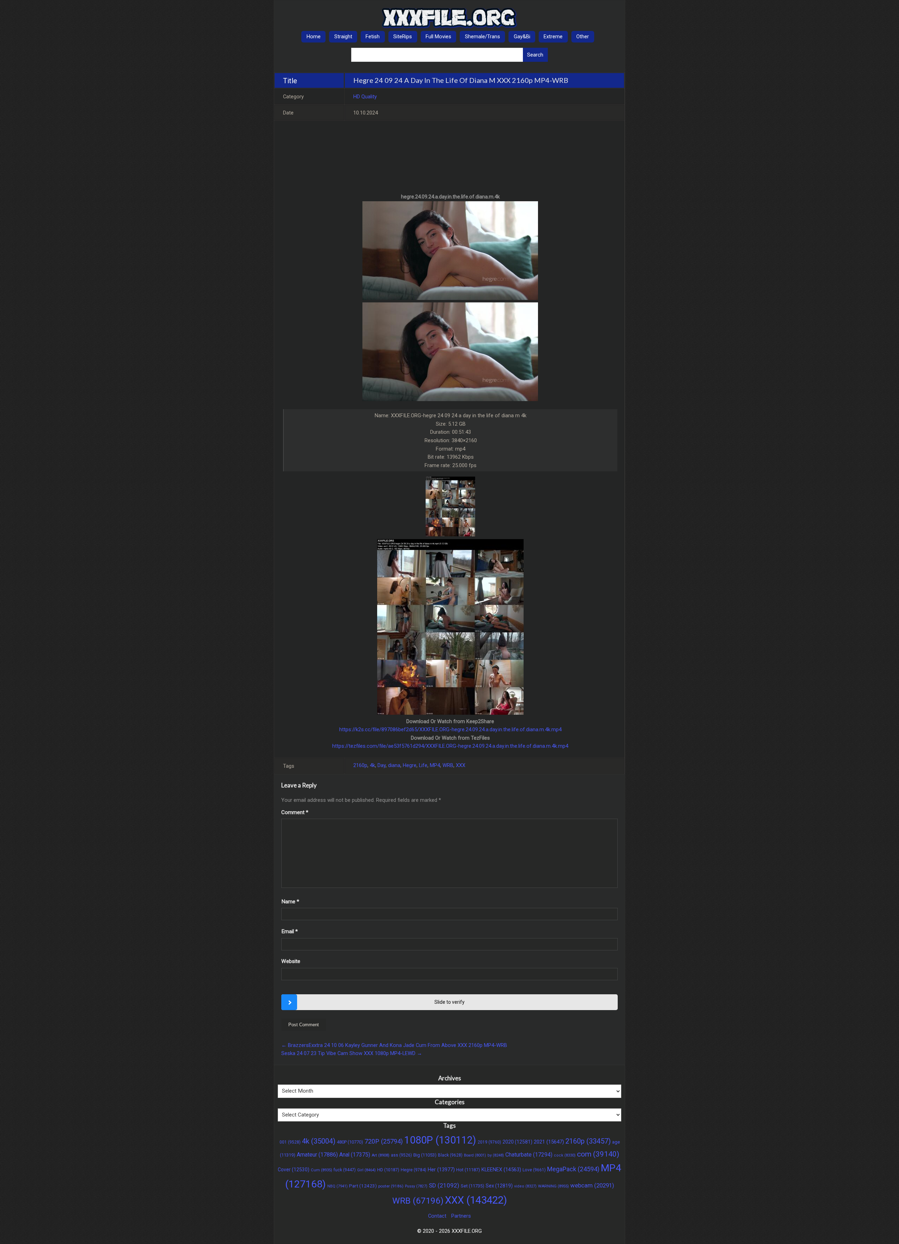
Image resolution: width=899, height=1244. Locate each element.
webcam (592, 1185)
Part (363, 1186)
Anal (354, 1154)
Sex (499, 1186)
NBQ (337, 1186)
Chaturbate (528, 1154)
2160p (360, 765)
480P (350, 1142)
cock (565, 1155)
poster (390, 1186)
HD (388, 1169)
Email (289, 931)
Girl (366, 1170)
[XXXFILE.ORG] (449, 18)
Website (290, 961)
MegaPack (573, 1169)
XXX (460, 765)
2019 (489, 1142)
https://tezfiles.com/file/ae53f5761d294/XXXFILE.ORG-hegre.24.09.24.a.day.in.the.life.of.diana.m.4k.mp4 (450, 746)
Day (382, 765)
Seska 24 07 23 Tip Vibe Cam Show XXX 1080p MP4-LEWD (351, 1053)
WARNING (553, 1186)
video (525, 1186)
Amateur (317, 1154)
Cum (321, 1169)
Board (475, 1155)
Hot (468, 1169)
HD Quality (365, 96)
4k (372, 765)
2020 (517, 1142)
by (495, 1155)
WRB (447, 765)
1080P (440, 1140)
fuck (345, 1169)
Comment (294, 812)
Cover (293, 1169)
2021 (549, 1142)
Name (290, 901)
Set (472, 1186)
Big (425, 1155)
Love (534, 1169)
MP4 (435, 765)
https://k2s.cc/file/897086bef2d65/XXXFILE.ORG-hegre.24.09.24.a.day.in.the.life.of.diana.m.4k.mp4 (450, 729)
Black (450, 1155)
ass (401, 1155)
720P (384, 1141)
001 (290, 1142)
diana (394, 765)
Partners (461, 1216)
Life (423, 765)
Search (535, 55)
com (598, 1154)
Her (441, 1170)
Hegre (409, 765)
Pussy (416, 1186)
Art (380, 1155)
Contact (437, 1216)
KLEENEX (501, 1169)
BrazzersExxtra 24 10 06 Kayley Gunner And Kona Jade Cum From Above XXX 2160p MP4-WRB (394, 1045)
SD (444, 1185)
